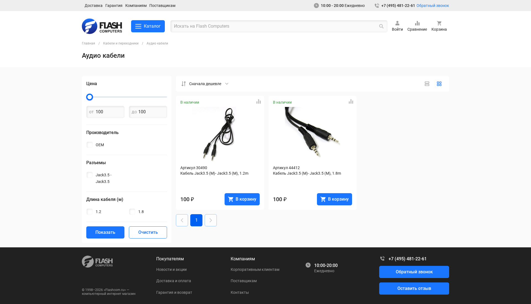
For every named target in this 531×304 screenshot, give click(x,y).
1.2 (98, 211)
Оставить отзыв (414, 288)
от (91, 112)
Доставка (94, 5)
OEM (100, 145)
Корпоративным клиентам (255, 269)
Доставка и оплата (173, 281)
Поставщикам (162, 5)
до (134, 112)
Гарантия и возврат (174, 292)
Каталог (152, 26)
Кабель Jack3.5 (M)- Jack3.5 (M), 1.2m (214, 173)
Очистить (148, 232)
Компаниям (136, 5)
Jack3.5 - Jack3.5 (103, 178)
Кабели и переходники (121, 43)
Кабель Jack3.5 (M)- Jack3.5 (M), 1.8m (307, 173)
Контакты (240, 292)
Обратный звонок (433, 5)
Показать (105, 232)
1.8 (141, 211)
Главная (88, 43)
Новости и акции (171, 269)
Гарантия (114, 5)
